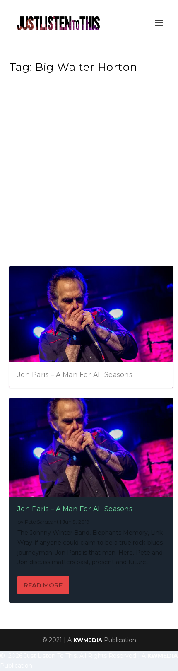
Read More (43, 585)
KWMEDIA (87, 640)
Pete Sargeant (42, 522)
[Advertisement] (89, 172)
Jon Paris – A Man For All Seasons (74, 375)
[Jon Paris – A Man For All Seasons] (91, 447)
